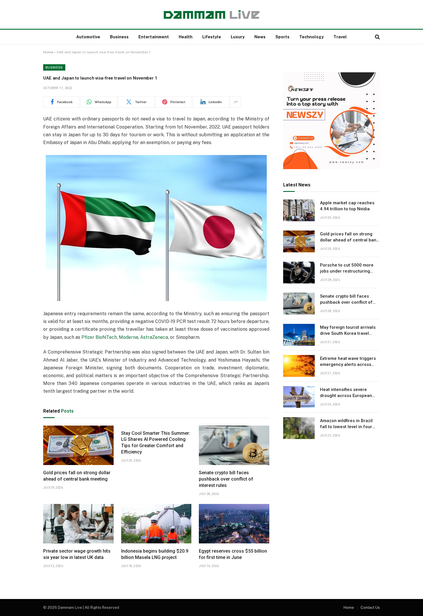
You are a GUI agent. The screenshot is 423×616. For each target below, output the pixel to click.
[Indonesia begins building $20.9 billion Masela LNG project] (156, 524)
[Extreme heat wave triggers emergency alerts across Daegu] (299, 366)
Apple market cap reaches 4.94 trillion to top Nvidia (347, 205)
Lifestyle (211, 37)
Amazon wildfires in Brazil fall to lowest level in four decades (346, 424)
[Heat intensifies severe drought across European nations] (299, 397)
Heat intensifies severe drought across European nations (346, 393)
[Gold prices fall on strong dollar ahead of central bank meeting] (78, 445)
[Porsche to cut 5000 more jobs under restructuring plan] (299, 273)
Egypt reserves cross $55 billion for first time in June (233, 554)
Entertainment (153, 37)
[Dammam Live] (212, 14)
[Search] (377, 37)
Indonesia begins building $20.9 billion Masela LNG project (154, 554)
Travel (340, 37)
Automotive (88, 37)
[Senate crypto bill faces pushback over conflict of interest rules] (234, 445)
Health (186, 37)
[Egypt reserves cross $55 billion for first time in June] (234, 524)
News (260, 37)
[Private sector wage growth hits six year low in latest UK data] (78, 524)
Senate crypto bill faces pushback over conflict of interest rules (226, 479)
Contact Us (370, 607)
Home (48, 52)
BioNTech (106, 337)
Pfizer (87, 337)
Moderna (128, 337)
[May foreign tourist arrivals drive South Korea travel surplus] (299, 335)
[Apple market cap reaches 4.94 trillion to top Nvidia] (299, 210)
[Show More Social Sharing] (235, 102)
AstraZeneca (154, 337)
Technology (311, 37)
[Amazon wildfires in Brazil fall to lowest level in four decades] (299, 428)
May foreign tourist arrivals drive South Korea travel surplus (348, 331)
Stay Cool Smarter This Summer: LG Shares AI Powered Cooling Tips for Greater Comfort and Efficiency (155, 442)
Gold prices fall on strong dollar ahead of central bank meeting (76, 476)
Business (119, 37)
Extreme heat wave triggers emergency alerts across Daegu (348, 362)
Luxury (238, 37)
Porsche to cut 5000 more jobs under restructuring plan (347, 268)
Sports (282, 37)
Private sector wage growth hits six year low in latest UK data (76, 554)
